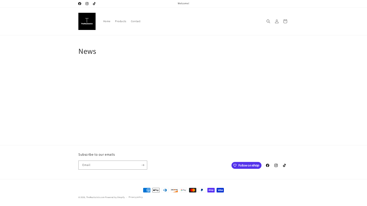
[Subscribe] (143, 165)
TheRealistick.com (95, 197)
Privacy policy (136, 197)
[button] (268, 21)
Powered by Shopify (115, 197)
